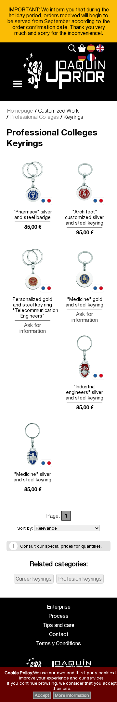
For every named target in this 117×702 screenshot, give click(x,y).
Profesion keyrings (80, 579)
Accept (42, 695)
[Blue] (43, 201)
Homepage (20, 111)
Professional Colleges (34, 117)
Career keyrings (34, 579)
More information (72, 695)
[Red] (49, 201)
